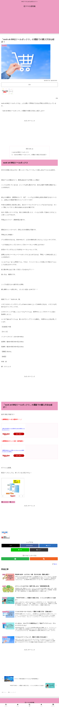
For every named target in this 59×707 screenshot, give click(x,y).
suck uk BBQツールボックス (21, 152)
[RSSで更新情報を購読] (44, 558)
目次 (27, 148)
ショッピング (5, 502)
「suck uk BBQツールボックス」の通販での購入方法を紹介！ (30, 154)
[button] (39, 550)
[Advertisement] (29, 22)
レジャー (13, 502)
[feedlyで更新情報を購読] (15, 558)
